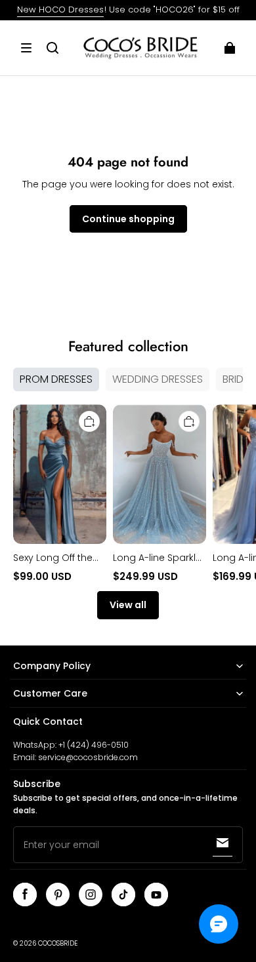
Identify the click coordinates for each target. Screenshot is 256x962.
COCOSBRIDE (57, 943)
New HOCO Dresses (60, 9)
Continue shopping (128, 218)
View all (128, 604)
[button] (26, 48)
